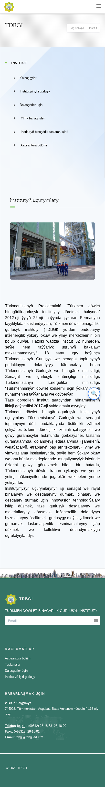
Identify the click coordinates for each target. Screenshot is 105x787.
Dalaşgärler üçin (31, 105)
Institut (93, 27)
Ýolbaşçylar (28, 78)
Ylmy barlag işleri (32, 118)
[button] (16, 251)
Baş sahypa (77, 27)
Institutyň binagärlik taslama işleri (44, 132)
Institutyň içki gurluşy (35, 91)
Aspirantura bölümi (33, 145)
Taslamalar (12, 664)
